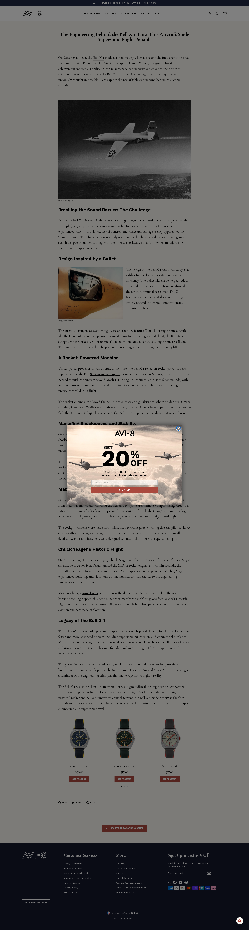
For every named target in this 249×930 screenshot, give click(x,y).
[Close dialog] (178, 428)
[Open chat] (239, 920)
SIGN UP (124, 489)
